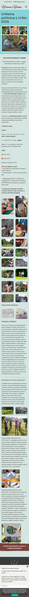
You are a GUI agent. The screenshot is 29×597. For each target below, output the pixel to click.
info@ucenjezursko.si (19, 2)
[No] (27, 592)
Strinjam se (15, 595)
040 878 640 (8, 2)
